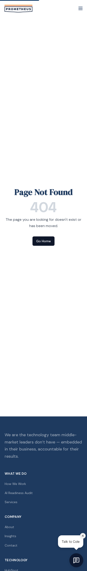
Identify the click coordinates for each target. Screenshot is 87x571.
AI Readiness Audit (19, 493)
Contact (11, 545)
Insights (10, 536)
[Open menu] (80, 8)
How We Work (15, 484)
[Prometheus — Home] (18, 8)
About (9, 527)
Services (11, 502)
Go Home (43, 241)
